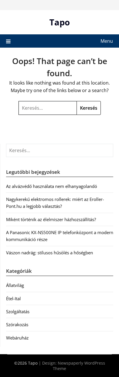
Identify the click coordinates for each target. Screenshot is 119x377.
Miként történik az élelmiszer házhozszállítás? (51, 219)
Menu (107, 41)
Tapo (59, 22)
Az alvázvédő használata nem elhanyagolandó (51, 186)
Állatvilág (15, 285)
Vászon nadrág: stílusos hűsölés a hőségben (49, 252)
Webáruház (17, 338)
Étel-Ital (13, 298)
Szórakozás (17, 324)
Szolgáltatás (17, 311)
